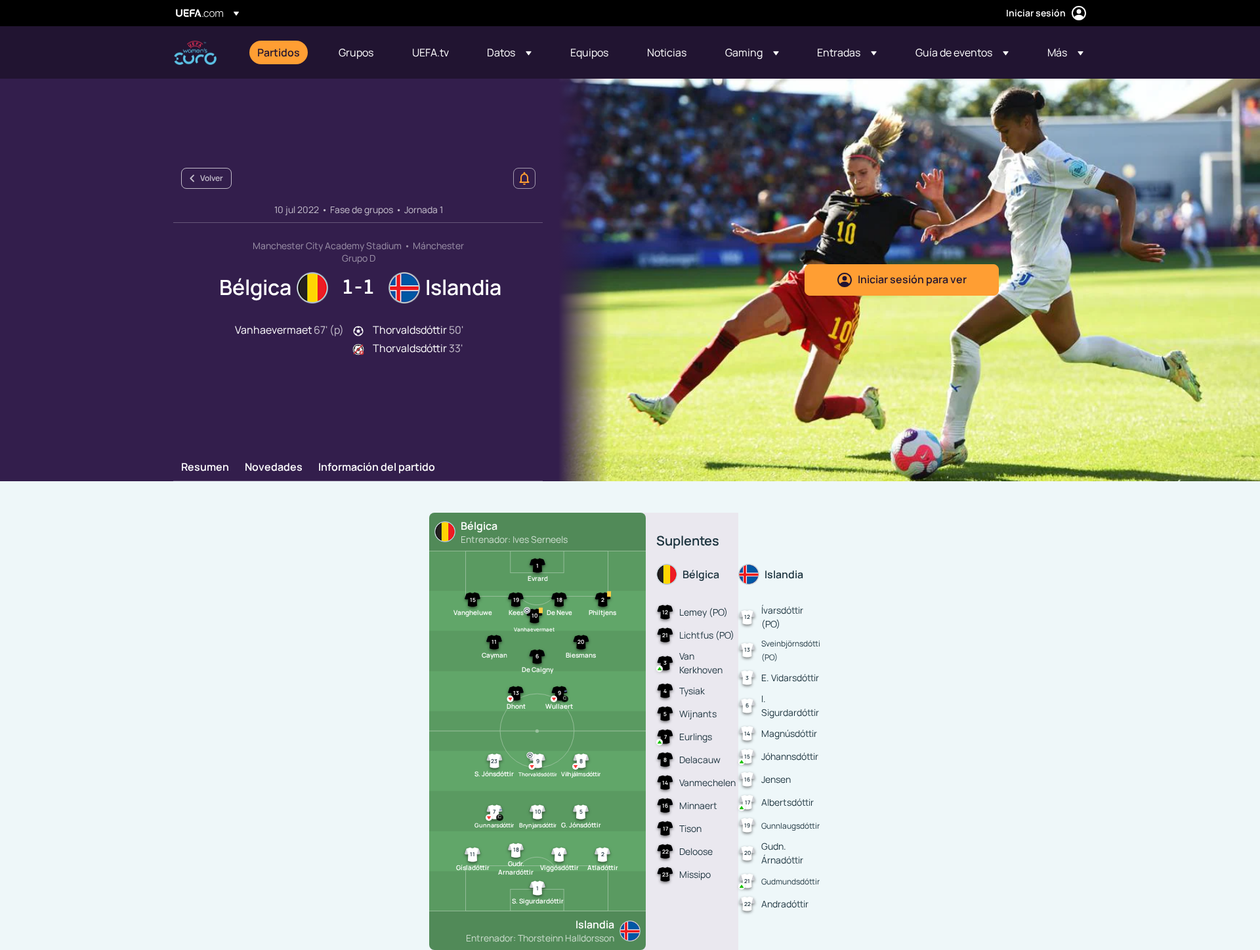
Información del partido (376, 467)
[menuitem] (281, 52)
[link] (278, 52)
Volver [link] (211, 178)
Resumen (205, 467)
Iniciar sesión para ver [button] (912, 279)
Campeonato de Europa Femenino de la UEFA (195, 53)
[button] (509, 52)
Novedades (274, 467)
